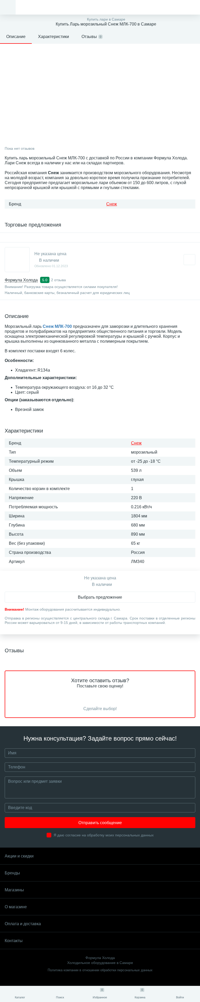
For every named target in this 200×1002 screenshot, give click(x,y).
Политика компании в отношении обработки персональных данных (100, 970)
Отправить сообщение (100, 823)
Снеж (111, 204)
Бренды (12, 873)
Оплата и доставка (23, 924)
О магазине (16, 907)
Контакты (14, 940)
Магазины (14, 890)
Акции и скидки (19, 856)
